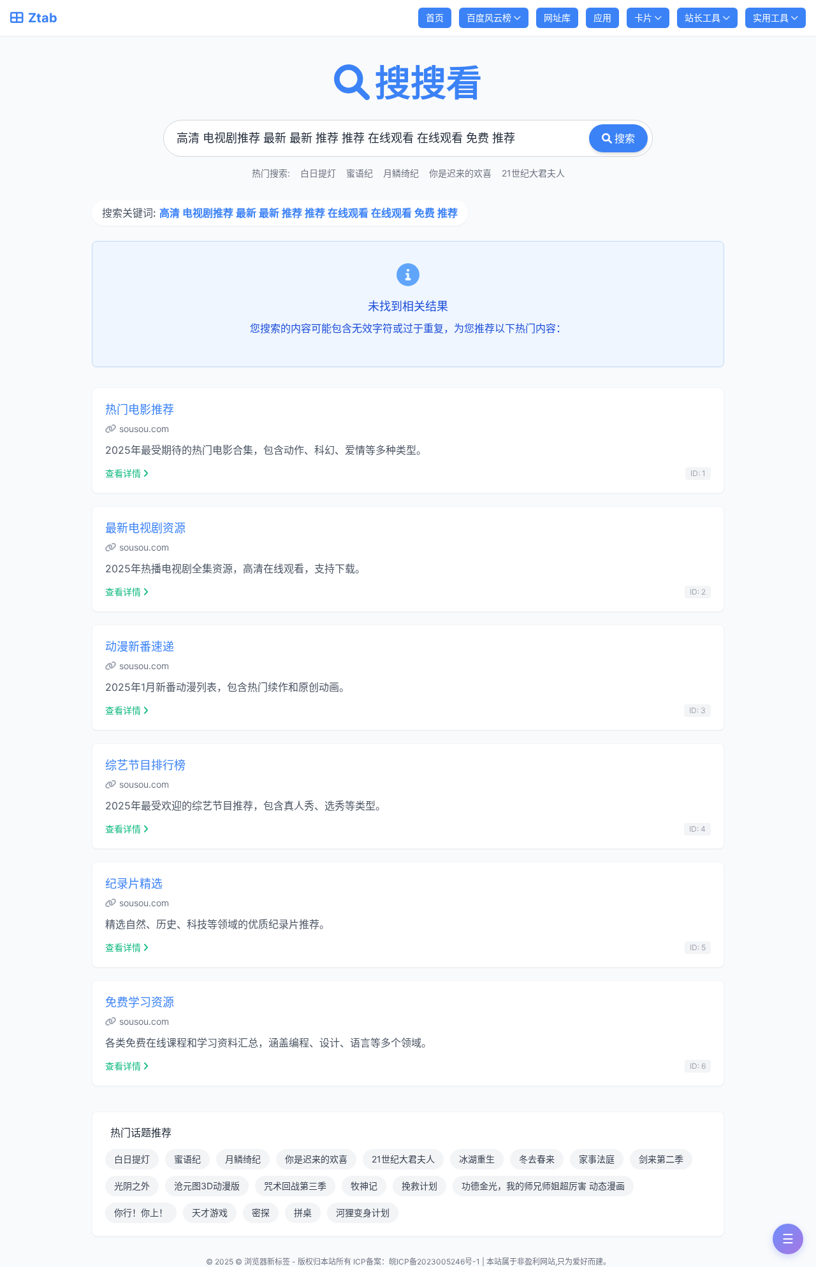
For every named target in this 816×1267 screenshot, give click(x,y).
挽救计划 (419, 1185)
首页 (435, 17)
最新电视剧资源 (145, 528)
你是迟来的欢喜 (460, 173)
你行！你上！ (141, 1212)
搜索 (625, 138)
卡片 (643, 17)
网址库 (557, 17)
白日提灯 (318, 173)
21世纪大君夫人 (533, 173)
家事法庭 (597, 1159)
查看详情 (123, 473)
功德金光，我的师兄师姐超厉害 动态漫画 (543, 1185)
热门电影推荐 (139, 409)
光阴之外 (132, 1185)
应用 (602, 17)
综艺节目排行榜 (145, 765)
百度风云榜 (489, 17)
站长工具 (702, 17)
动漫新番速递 (139, 646)
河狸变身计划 (363, 1212)
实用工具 (771, 17)
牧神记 (364, 1185)
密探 (261, 1212)
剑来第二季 (661, 1159)
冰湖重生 (477, 1159)
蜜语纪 (359, 173)
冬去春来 (537, 1159)
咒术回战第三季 (295, 1185)
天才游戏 (210, 1212)
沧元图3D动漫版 (207, 1185)
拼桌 (303, 1212)
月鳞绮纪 (401, 173)
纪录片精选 (134, 883)
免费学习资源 (139, 1002)
